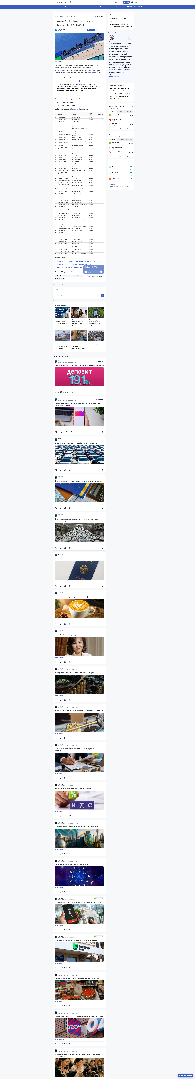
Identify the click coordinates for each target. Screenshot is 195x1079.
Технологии (110, 7)
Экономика (68, 7)
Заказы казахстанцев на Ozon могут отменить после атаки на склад (79, 1016)
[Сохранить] (102, 392)
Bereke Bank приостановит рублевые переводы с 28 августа (120, 89)
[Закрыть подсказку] (102, 266)
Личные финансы (57, 7)
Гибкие (112, 111)
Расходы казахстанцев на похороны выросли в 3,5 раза (75, 673)
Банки (74, 2)
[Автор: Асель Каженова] (56, 439)
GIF (58, 295)
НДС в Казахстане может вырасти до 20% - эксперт (73, 789)
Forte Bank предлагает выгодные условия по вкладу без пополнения (79, 365)
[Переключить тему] (116, 2)
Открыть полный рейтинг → (121, 128)
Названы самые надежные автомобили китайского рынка (76, 443)
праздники (71, 275)
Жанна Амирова (61, 29)
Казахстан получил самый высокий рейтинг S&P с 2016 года (76, 827)
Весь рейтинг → (112, 184)
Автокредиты (93, 2)
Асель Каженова (62, 440)
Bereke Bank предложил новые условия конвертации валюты (77, 267)
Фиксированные (128, 111)
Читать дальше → (59, 388)
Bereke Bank (60, 71)
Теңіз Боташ (61, 362)
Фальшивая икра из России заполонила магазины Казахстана (77, 978)
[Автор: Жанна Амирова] (56, 477)
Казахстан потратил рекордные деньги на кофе (72, 597)
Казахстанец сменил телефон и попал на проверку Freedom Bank (78, 902)
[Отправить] (102, 295)
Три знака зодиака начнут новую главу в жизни (71, 864)
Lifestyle (118, 7)
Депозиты (80, 2)
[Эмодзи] (99, 295)
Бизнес (102, 7)
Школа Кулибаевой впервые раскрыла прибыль (72, 635)
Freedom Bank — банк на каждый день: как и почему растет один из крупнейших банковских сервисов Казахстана (121, 96)
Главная (57, 16)
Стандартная (121, 139)
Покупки (62, 11)
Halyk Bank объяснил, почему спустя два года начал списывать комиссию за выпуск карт (120, 19)
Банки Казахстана (59, 278)
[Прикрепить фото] (55, 295)
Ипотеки (86, 2)
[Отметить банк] (61, 295)
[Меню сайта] (54, 2)
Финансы (76, 7)
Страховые (105, 2)
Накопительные (120, 111)
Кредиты (90, 7)
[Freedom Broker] (138, 2)
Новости (111, 2)
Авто (96, 7)
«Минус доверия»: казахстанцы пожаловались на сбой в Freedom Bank (121, 25)
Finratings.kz (91, 73)
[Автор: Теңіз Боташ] (56, 361)
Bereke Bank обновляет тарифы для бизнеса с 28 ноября (75, 264)
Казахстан (64, 275)
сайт (58, 75)
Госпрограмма (113, 139)
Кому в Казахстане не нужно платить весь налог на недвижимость (79, 481)
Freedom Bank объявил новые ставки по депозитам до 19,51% (77, 940)
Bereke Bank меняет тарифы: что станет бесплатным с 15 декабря (78, 261)
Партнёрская (129, 139)
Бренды (55, 11)
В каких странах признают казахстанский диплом (72, 559)
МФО (99, 2)
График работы (79, 275)
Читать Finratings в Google (96, 276)
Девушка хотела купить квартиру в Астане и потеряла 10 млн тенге (79, 711)
